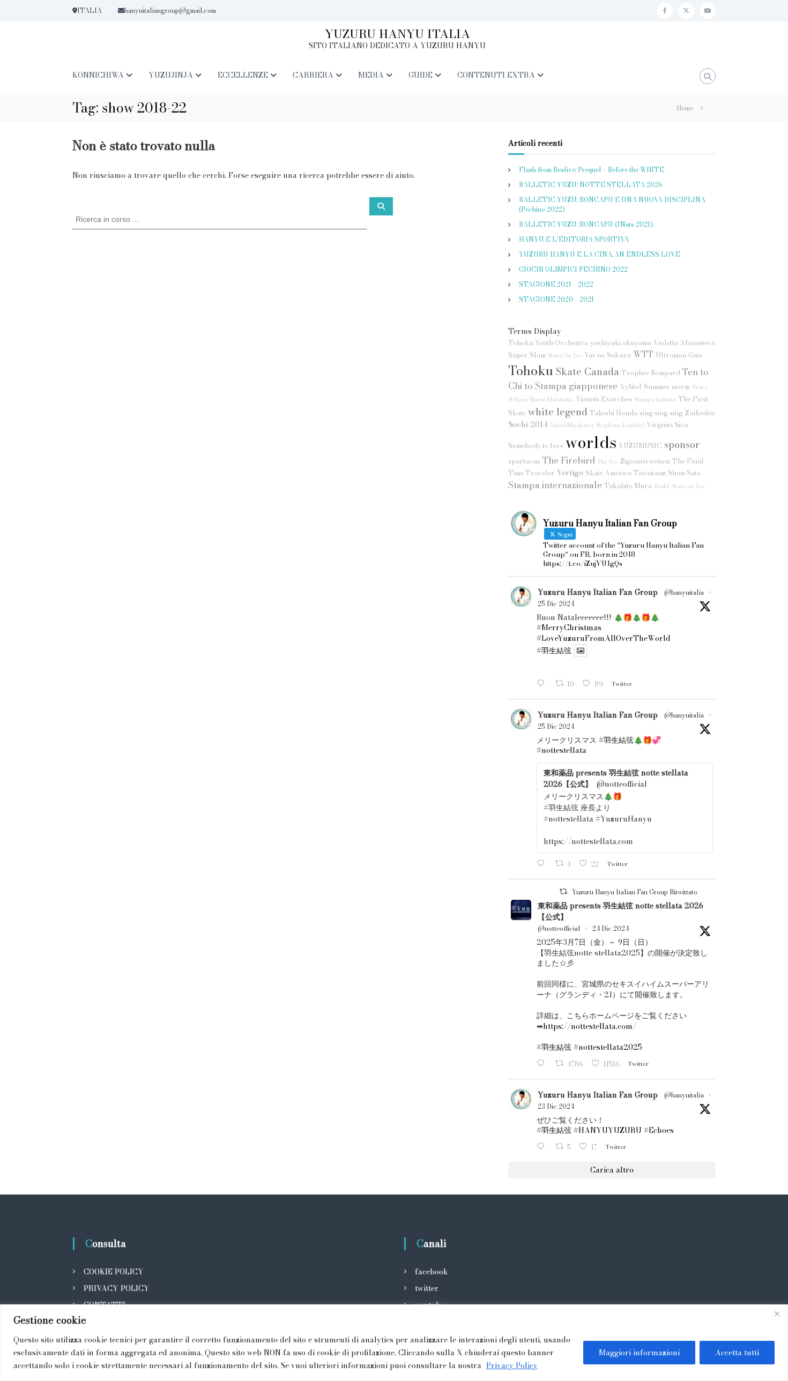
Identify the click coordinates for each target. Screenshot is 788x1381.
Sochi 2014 (528, 424)
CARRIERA (313, 75)
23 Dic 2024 (556, 1106)
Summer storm (667, 387)
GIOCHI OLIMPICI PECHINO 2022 (573, 269)
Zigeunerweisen (645, 461)
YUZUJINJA (170, 75)
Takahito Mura (628, 486)
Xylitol (631, 387)
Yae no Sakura (607, 355)
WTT (643, 354)
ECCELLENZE (243, 75)
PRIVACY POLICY (117, 1288)
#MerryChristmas (569, 627)
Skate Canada (587, 371)
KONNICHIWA (98, 75)
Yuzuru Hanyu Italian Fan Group (598, 592)
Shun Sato (684, 473)
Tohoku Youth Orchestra (548, 343)
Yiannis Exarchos (604, 399)
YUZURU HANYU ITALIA (397, 34)
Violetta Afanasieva (684, 343)
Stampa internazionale (555, 485)
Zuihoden (700, 413)
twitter (426, 1288)
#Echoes (659, 1130)
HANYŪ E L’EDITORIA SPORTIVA (574, 239)
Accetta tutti (737, 1352)
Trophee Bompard (650, 373)
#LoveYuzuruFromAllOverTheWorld (604, 638)
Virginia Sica (667, 425)
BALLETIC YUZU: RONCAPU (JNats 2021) (586, 224)
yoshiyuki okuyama (620, 343)
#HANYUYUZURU (608, 1130)
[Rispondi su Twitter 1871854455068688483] (543, 684)
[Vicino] (776, 1313)
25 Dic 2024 (556, 604)
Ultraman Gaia (679, 355)
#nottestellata (561, 750)
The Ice (607, 461)
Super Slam (527, 355)
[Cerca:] (220, 219)
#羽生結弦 (554, 650)
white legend (558, 412)
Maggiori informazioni (639, 1352)
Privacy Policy (512, 1365)
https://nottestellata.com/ (589, 1026)
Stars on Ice (688, 486)
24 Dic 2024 (610, 928)
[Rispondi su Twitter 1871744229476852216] (543, 864)
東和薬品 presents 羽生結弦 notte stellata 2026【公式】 (620, 911)
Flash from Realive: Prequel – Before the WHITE (591, 170)
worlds (591, 442)
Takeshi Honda (613, 413)
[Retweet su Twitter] (563, 891)
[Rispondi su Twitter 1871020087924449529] (543, 1147)
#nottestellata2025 (608, 1047)
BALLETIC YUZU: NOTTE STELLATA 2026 (591, 185)
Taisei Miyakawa (572, 425)
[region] (394, 1342)
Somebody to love (535, 446)
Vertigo (570, 473)
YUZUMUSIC (640, 446)
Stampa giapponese (576, 386)
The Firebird (568, 460)
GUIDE (420, 75)
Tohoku (530, 370)
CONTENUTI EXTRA (496, 75)
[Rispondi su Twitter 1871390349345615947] (543, 1064)
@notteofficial (559, 929)
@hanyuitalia (684, 593)
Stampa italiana (655, 399)
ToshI (662, 486)
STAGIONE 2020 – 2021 (556, 299)
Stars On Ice (565, 355)
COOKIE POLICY (114, 1272)
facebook (431, 1272)
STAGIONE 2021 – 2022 (556, 284)
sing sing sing (661, 413)
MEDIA (371, 75)
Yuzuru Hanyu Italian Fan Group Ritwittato (634, 892)
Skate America (608, 473)
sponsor (682, 444)
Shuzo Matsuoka (551, 399)
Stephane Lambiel (620, 425)
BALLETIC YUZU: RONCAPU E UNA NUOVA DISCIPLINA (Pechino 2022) (612, 204)
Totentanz (650, 473)
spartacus (524, 461)
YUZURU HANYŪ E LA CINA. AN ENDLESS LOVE (599, 254)
